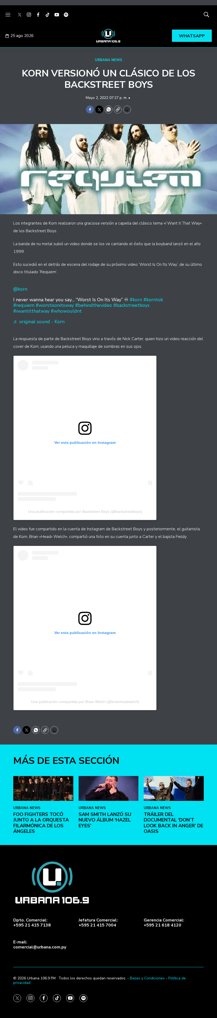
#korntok (153, 299)
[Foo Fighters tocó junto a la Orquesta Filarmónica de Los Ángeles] (43, 788)
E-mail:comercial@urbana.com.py (39, 945)
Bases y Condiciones (147, 978)
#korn (136, 299)
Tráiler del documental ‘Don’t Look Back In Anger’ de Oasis (173, 823)
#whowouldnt (66, 311)
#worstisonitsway (55, 305)
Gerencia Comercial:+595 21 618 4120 (164, 923)
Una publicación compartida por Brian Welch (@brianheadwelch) (85, 702)
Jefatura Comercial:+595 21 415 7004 (98, 923)
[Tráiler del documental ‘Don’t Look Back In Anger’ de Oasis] (174, 788)
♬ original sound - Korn (39, 321)
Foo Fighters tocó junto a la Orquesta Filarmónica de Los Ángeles (41, 823)
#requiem (23, 305)
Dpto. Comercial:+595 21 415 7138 (32, 923)
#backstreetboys (131, 305)
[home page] (108, 36)
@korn (20, 289)
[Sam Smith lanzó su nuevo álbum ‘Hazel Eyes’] (109, 788)
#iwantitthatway (31, 311)
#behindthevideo (93, 305)
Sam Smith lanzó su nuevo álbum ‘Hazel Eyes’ (105, 820)
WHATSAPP (192, 36)
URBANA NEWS (108, 60)
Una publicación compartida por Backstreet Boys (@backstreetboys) (85, 511)
